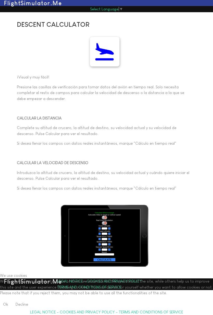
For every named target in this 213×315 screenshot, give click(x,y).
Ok (5, 304)
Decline (22, 304)
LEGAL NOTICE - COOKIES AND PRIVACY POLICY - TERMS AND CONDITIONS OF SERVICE (106, 312)
